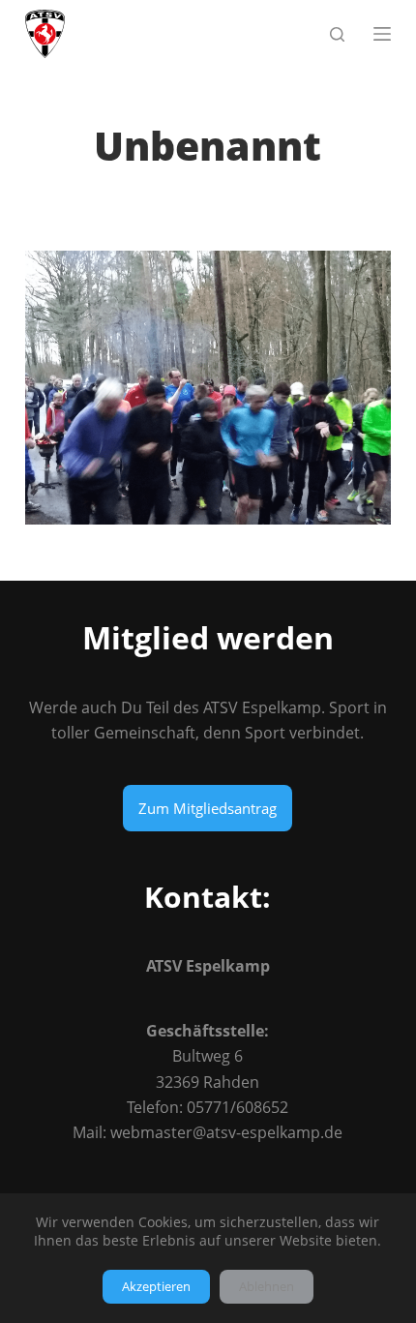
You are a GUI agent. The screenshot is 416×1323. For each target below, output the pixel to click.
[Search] (337, 34)
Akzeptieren (156, 1286)
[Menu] (382, 34)
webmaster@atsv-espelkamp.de (226, 1132)
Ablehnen (266, 1286)
